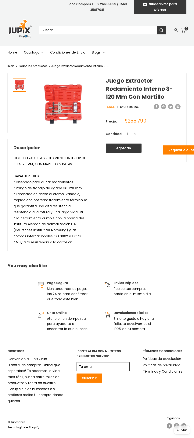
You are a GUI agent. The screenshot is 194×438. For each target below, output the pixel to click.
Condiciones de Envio (67, 52)
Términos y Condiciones (162, 371)
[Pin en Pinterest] (163, 107)
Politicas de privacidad (162, 365)
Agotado (123, 148)
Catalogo (31, 52)
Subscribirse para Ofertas (163, 7)
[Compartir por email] (178, 107)
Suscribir (89, 378)
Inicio (11, 66)
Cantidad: (114, 134)
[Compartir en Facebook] (156, 107)
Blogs (96, 52)
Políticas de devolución (162, 358)
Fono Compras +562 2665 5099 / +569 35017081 (97, 7)
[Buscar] (161, 30)
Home (12, 52)
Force (110, 107)
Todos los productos (33, 66)
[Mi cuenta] (176, 30)
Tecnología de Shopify (23, 427)
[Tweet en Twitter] (170, 107)
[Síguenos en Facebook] (169, 426)
